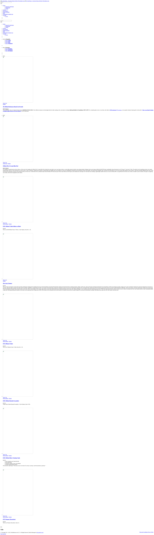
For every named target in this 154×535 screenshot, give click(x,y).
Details (4, 104)
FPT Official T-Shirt (8, 343)
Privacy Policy (151, 532)
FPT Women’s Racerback (9, 519)
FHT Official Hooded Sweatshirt (11, 400)
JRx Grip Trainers (7, 283)
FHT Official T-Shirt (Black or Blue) (12, 226)
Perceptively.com (40, 532)
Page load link (3, 533)
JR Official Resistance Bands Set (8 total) (13, 106)
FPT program (118, 110)
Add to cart (5, 163)
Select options (5, 223)
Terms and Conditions (143, 532)
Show (8, 48)
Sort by (8, 40)
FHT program (113, 110)
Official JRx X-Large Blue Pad (10, 166)
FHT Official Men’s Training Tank (11, 458)
